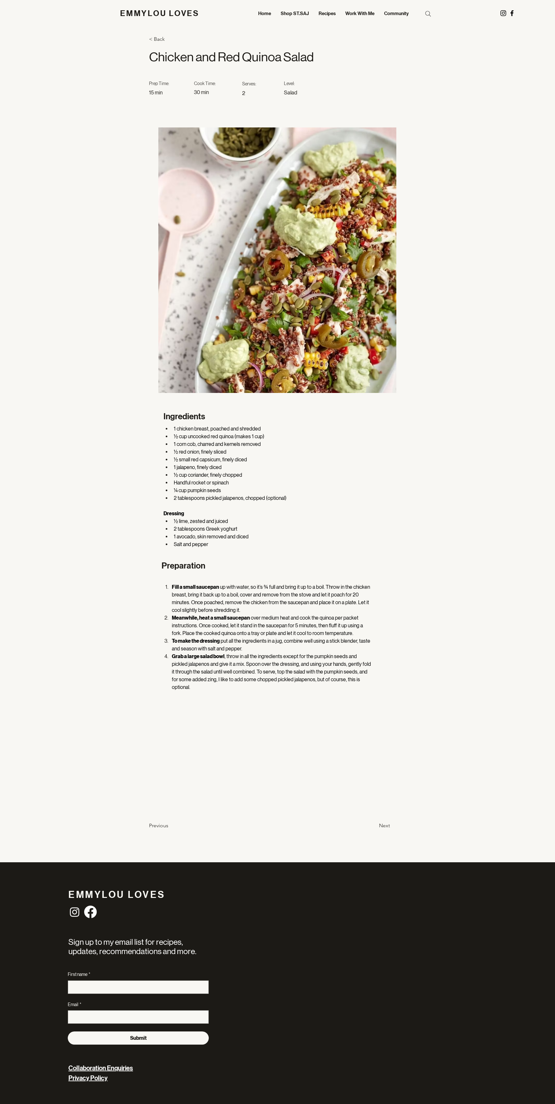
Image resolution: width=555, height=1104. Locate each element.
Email (74, 1004)
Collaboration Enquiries (100, 1068)
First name (79, 974)
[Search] (428, 14)
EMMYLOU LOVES (159, 13)
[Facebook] (90, 912)
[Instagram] (74, 912)
